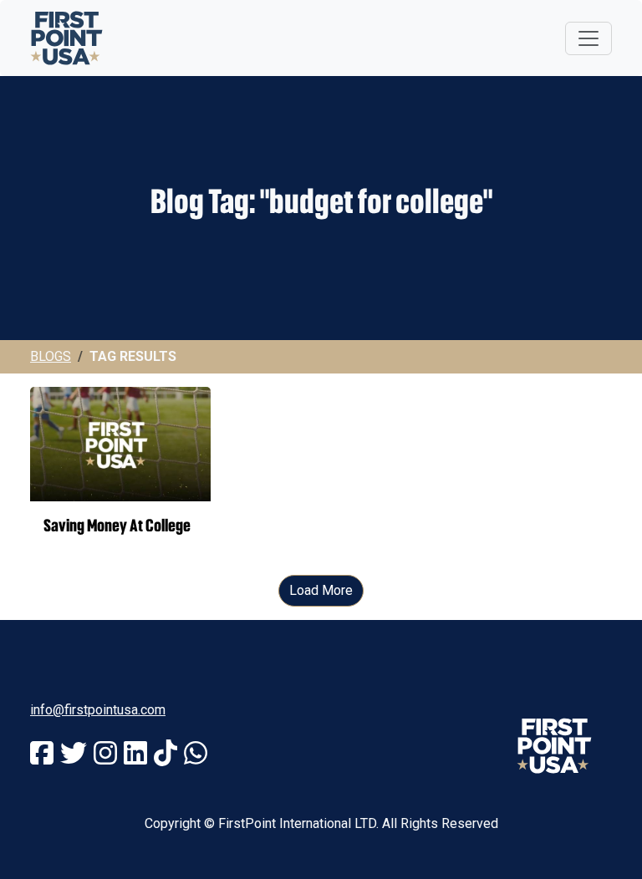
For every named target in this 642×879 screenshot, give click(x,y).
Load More (321, 590)
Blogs (50, 356)
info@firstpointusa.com (98, 710)
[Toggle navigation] (588, 38)
